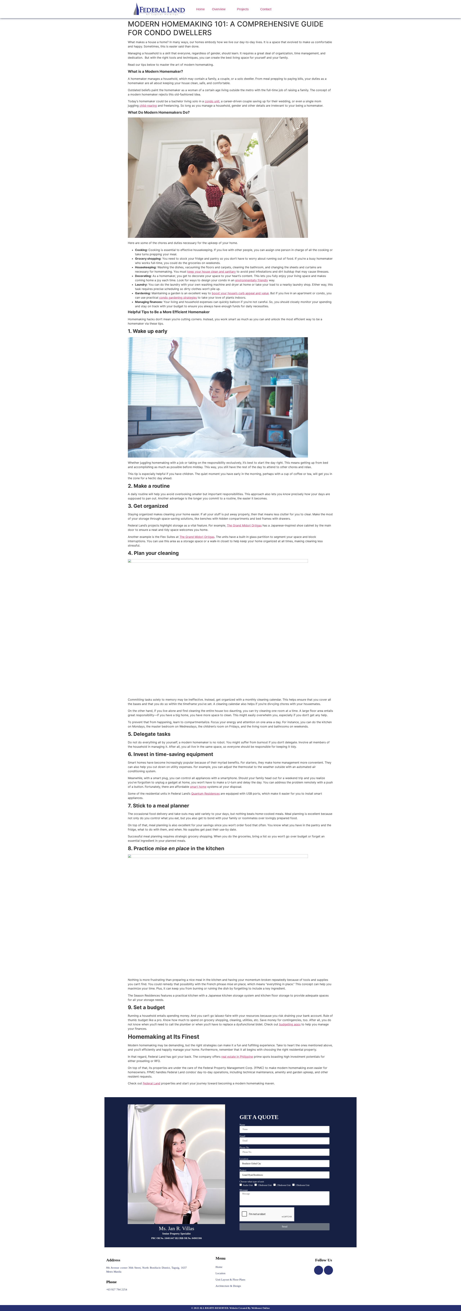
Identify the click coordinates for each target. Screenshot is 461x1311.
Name (242, 1125)
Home (200, 9)
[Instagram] (328, 1270)
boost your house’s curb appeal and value (240, 293)
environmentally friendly (251, 280)
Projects (243, 9)
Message (244, 1190)
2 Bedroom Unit (283, 1185)
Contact (265, 9)
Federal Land (151, 1083)
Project (243, 1170)
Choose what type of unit (252, 1181)
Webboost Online (260, 1308)
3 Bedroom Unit (302, 1185)
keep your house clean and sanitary (211, 271)
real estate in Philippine (237, 1056)
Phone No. (245, 1147)
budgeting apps (290, 1024)
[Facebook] (318, 1270)
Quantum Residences (205, 793)
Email (242, 1136)
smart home (198, 786)
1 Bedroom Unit (265, 1185)
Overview (218, 9)
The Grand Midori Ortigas (244, 525)
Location (244, 1159)
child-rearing (148, 105)
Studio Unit (248, 1185)
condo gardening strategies (178, 297)
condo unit (212, 101)
